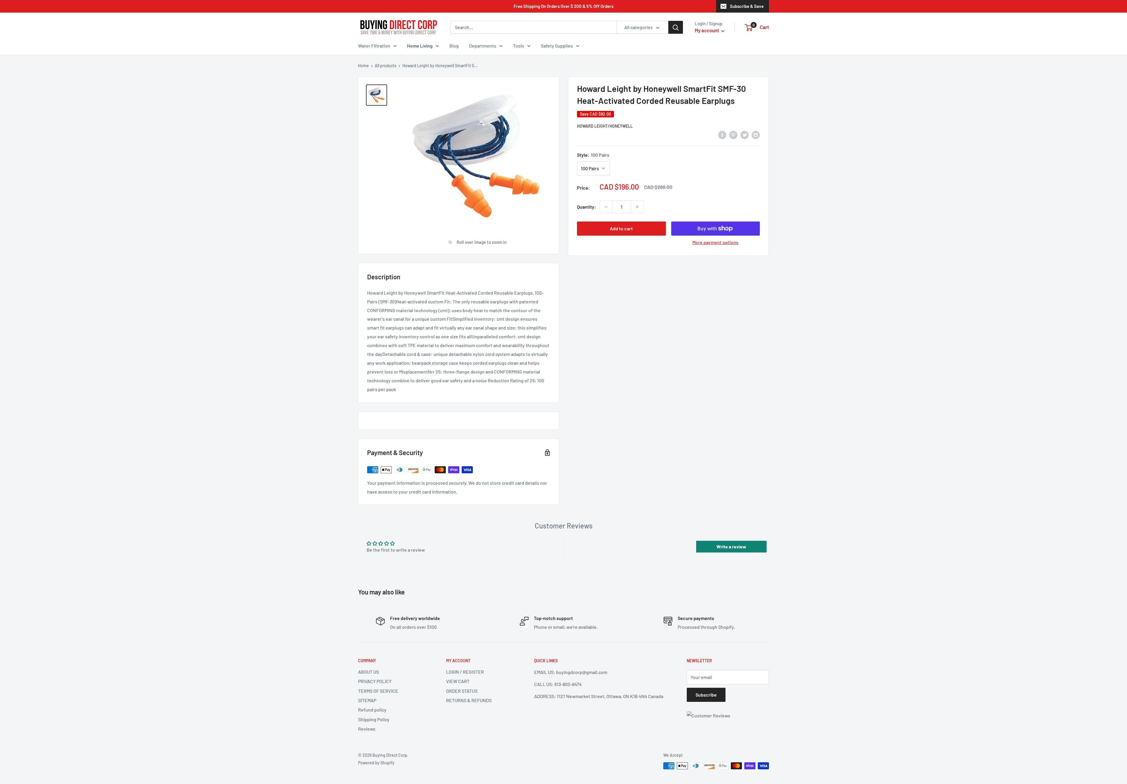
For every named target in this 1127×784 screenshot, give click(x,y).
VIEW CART (458, 681)
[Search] (675, 27)
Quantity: (586, 206)
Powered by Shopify (376, 762)
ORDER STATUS (462, 691)
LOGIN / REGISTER (465, 672)
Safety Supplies (557, 45)
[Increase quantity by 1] (637, 207)
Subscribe (706, 694)
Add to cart (621, 228)
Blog (454, 45)
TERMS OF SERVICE (378, 691)
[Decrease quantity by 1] (606, 207)
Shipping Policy (373, 719)
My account (707, 30)
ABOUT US (368, 672)
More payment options (715, 242)
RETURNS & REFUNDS (469, 700)
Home (363, 65)
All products (386, 65)
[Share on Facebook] (722, 134)
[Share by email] (756, 134)
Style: (593, 155)
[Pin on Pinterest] (733, 134)
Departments (482, 45)
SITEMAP (367, 700)
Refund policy (372, 709)
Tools (518, 45)
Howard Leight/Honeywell (605, 126)
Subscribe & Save (747, 6)
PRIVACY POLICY (375, 681)
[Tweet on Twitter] (744, 134)
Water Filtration (374, 45)
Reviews (366, 728)
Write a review (731, 546)
